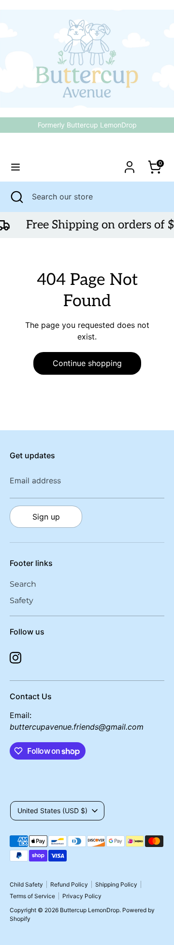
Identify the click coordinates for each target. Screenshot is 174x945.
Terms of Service (32, 896)
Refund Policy (69, 884)
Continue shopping (87, 363)
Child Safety (26, 884)
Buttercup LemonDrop (87, 147)
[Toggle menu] (15, 167)
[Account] (129, 163)
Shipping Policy (116, 884)
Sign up (46, 517)
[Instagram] (15, 657)
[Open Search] (16, 196)
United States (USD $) (52, 810)
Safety (21, 600)
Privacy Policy (82, 896)
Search (23, 584)
